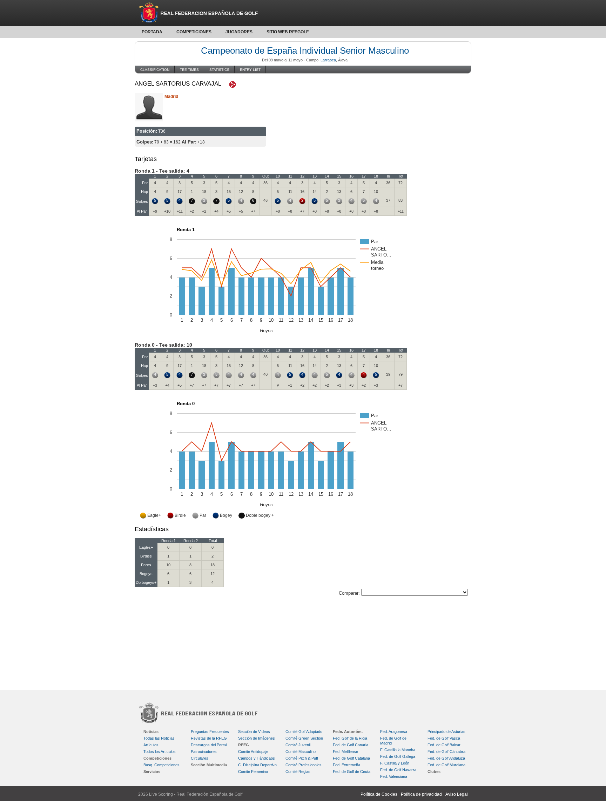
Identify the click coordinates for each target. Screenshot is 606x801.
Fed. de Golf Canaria (350, 745)
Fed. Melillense (345, 751)
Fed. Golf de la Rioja (350, 738)
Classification (154, 70)
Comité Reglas (297, 771)
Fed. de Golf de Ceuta (351, 771)
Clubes (433, 771)
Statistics (219, 70)
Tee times (189, 70)
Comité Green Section (304, 738)
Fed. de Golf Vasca (443, 738)
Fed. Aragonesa (393, 731)
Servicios (151, 771)
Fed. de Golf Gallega (397, 756)
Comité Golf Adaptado (303, 731)
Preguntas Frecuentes (210, 731)
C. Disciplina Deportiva (257, 765)
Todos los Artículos (159, 751)
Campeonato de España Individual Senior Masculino (305, 50)
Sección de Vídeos (254, 731)
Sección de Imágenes (256, 738)
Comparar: (350, 593)
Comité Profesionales (303, 765)
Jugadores (238, 31)
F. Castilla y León (394, 763)
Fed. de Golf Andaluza (446, 758)
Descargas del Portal (209, 745)
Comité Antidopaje (253, 751)
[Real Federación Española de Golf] (303, 13)
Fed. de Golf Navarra (398, 770)
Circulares (199, 758)
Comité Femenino (253, 771)
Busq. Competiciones (161, 765)
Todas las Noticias (159, 738)
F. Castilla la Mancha (397, 750)
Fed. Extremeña (346, 765)
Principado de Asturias (446, 731)
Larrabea (328, 60)
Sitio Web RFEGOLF (288, 31)
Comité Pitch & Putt (301, 758)
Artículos (151, 745)
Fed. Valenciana (393, 776)
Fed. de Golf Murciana (446, 765)
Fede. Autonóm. (348, 731)
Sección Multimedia (209, 765)
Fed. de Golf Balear (443, 745)
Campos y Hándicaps (256, 758)
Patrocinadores (204, 751)
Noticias (151, 731)
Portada (152, 31)
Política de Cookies (379, 794)
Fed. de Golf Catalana (351, 758)
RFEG (243, 745)
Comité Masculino (300, 751)
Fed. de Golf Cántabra (446, 751)
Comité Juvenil (297, 745)
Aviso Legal (456, 794)
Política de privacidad (421, 794)
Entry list (250, 70)
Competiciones (193, 31)
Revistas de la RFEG (209, 738)
